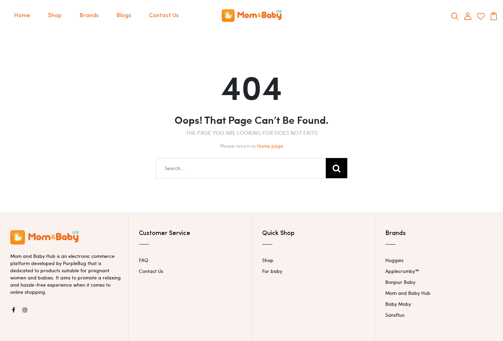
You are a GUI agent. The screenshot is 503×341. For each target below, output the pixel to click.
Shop (55, 15)
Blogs (123, 15)
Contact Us (164, 15)
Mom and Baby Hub (407, 293)
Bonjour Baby (400, 282)
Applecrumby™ (402, 271)
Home (22, 15)
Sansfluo (394, 315)
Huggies (394, 260)
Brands (89, 15)
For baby (272, 271)
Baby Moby (398, 304)
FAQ (143, 260)
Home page (270, 146)
